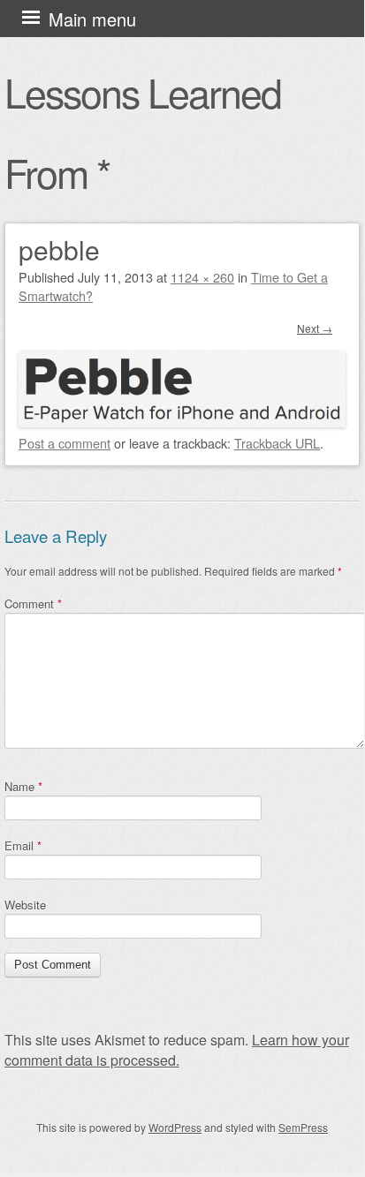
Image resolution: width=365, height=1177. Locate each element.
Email (23, 845)
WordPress (175, 1127)
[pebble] (182, 421)
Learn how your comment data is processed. (176, 1050)
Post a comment (64, 443)
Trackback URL (277, 443)
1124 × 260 (202, 277)
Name (23, 786)
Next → (314, 328)
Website (25, 904)
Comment (33, 603)
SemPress (303, 1127)
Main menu (92, 19)
